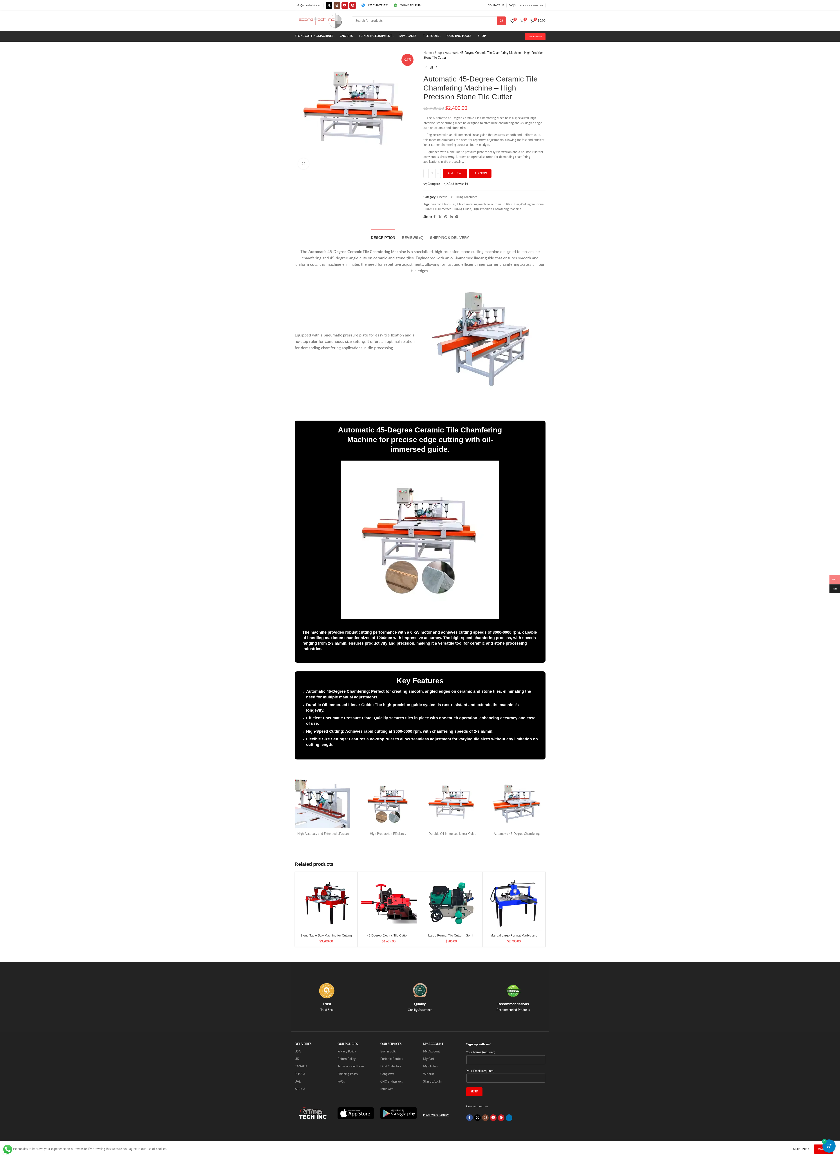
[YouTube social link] (344, 5)
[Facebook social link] (434, 217)
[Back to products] (431, 67)
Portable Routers (391, 1059)
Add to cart (455, 173)
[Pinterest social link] (352, 5)
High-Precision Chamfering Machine (497, 209)
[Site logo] (321, 20)
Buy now (480, 173)
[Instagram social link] (337, 5)
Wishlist (428, 1074)
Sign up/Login (432, 1081)
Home (427, 52)
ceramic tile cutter (443, 204)
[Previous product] (426, 67)
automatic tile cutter (505, 204)
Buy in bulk (388, 1051)
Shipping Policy (348, 1074)
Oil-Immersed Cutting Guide (452, 209)
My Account (431, 1051)
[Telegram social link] (457, 217)
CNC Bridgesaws (391, 1081)
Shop (438, 52)
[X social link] (329, 5)
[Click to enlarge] (303, 163)
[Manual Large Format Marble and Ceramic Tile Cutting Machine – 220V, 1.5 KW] (514, 903)
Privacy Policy (347, 1051)
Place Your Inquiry (436, 1115)
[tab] (383, 235)
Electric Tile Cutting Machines (457, 197)
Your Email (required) (480, 1071)
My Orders (430, 1066)
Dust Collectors (390, 1066)
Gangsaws (387, 1074)
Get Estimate (535, 37)
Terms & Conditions (351, 1066)
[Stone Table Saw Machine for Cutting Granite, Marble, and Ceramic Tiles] (326, 903)
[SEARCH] (501, 20)
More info (801, 1149)
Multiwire (386, 1089)
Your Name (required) (480, 1052)
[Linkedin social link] (451, 217)
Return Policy (347, 1059)
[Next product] (436, 67)
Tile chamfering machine (473, 204)
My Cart (428, 1059)
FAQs (341, 1081)
